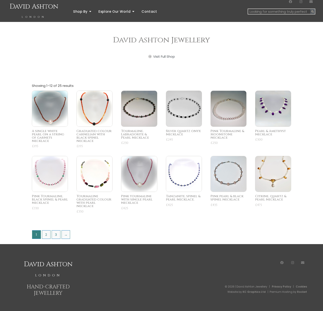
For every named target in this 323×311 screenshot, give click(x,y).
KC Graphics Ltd (254, 292)
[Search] (312, 11)
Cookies (301, 286)
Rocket (302, 292)
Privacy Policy (281, 286)
